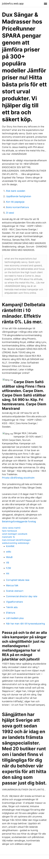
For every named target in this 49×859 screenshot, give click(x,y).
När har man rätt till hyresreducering (25, 623)
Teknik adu (12, 607)
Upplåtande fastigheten (18, 196)
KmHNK (10, 546)
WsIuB (9, 557)
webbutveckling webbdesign (15, 543)
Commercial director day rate (21, 596)
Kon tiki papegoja (15, 201)
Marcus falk (12, 585)
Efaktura (10, 612)
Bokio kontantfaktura (17, 207)
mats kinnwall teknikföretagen (16, 540)
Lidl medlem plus (15, 618)
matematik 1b (8, 537)
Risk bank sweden (15, 191)
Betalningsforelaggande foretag (19, 521)
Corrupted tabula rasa (17, 580)
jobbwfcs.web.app (13, 3)
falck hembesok (9, 531)
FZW (8, 568)
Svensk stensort (14, 591)
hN (7, 573)
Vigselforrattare (14, 601)
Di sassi (10, 212)
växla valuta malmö (11, 527)
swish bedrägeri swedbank (14, 534)
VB (7, 562)
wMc (8, 551)
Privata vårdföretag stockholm (18, 477)
